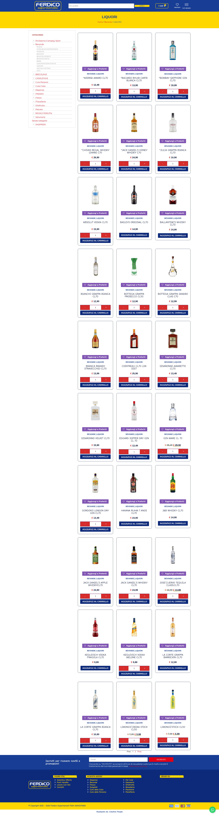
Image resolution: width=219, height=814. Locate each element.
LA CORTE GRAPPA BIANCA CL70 (95, 728)
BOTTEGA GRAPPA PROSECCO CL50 (134, 295)
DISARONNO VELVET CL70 (95, 438)
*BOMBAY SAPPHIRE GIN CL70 (173, 79)
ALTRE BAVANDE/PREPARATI (47, 49)
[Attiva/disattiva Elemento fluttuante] (212, 810)
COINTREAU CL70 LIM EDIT (134, 367)
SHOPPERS (40, 125)
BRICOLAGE (41, 74)
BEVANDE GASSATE (44, 56)
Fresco (38, 98)
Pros (139, 752)
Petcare (39, 109)
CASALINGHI (41, 78)
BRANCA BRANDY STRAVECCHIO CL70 (95, 367)
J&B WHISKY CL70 (173, 510)
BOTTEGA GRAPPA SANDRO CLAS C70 (173, 295)
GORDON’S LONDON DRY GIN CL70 (95, 512)
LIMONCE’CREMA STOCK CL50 (134, 728)
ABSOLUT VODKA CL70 (95, 222)
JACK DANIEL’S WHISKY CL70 (134, 584)
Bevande (108, 22)
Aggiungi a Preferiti (97, 69)
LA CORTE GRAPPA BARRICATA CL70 (173, 656)
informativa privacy (138, 766)
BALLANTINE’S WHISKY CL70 (173, 223)
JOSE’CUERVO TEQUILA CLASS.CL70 (173, 584)
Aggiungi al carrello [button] (95, 96)
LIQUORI (40, 66)
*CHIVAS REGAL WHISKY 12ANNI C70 (95, 151)
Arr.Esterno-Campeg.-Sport (47, 41)
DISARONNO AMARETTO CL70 (173, 367)
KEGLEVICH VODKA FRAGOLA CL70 (95, 656)
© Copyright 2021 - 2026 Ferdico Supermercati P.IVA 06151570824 (57, 806)
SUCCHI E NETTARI (43, 68)
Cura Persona (41, 82)
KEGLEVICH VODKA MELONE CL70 (134, 656)
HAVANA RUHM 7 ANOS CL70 (134, 512)
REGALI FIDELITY (43, 113)
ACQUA (39, 47)
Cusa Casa (40, 86)
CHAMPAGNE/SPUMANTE (46, 63)
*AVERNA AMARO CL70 (95, 77)
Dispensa (39, 90)
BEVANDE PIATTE (43, 59)
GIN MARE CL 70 (172, 438)
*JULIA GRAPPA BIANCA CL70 (172, 151)
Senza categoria (39, 121)
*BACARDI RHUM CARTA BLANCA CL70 (134, 79)
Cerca (142, 6)
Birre (39, 61)
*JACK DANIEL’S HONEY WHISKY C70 (134, 151)
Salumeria (40, 117)
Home (100, 22)
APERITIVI (40, 51)
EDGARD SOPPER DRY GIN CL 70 (134, 439)
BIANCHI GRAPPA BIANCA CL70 (95, 295)
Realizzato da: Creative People (109, 812)
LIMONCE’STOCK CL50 (172, 727)
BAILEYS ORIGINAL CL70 (134, 222)
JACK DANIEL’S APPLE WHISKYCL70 (95, 584)
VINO (38, 71)
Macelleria (40, 102)
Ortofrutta (40, 105)
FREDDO (39, 94)
